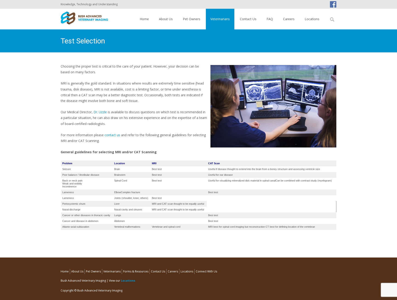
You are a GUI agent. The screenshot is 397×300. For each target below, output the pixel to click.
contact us (112, 135)
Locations (312, 19)
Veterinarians (220, 19)
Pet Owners (191, 19)
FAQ (270, 19)
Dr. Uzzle (100, 112)
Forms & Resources (135, 271)
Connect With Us (206, 271)
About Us (166, 19)
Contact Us (248, 19)
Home (144, 19)
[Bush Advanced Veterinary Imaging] (81, 18)
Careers (289, 19)
